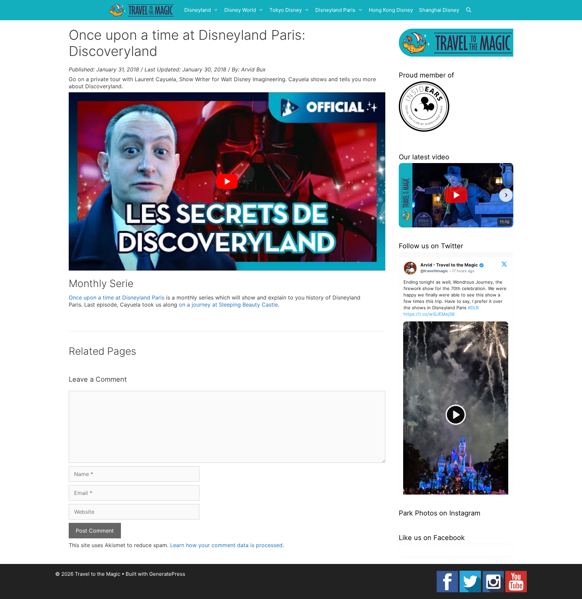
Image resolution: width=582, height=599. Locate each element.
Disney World (240, 10)
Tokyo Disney (285, 10)
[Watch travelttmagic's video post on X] (455, 414)
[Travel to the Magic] (142, 10)
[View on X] (504, 263)
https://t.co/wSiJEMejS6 (429, 314)
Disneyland (197, 10)
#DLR (473, 307)
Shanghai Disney (439, 10)
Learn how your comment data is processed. (227, 545)
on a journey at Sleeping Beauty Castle (228, 304)
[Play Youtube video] (227, 181)
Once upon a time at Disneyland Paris (116, 297)
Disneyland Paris (335, 10)
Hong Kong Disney (391, 10)
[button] (406, 195)
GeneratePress (167, 574)
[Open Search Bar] (468, 10)
